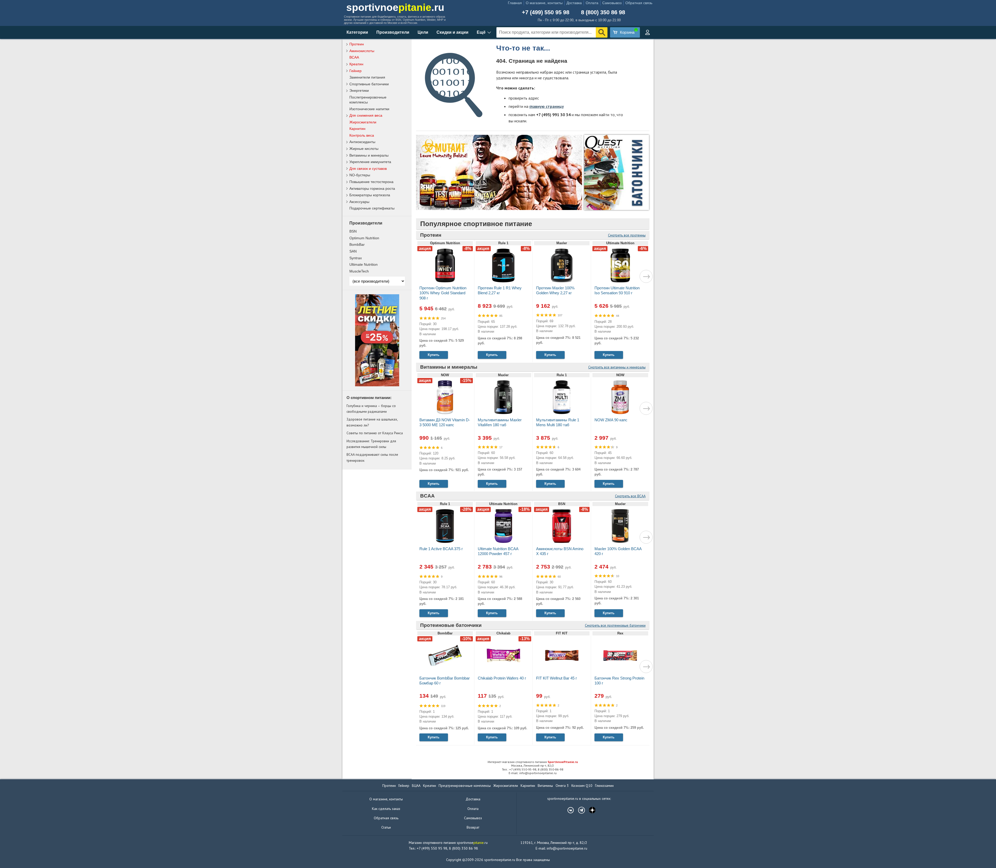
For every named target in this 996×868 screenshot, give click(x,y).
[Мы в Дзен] (589, 810)
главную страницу (546, 106)
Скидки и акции (452, 32)
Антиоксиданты (362, 142)
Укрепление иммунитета (370, 162)
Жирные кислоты (363, 148)
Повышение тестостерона (371, 182)
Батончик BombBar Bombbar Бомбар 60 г (444, 680)
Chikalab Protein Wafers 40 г (502, 678)
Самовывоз (611, 3)
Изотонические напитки (369, 109)
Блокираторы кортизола (369, 195)
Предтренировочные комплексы (465, 785)
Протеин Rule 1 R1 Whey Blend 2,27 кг (500, 290)
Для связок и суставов (368, 168)
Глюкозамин (604, 785)
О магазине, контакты (544, 3)
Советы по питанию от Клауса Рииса (375, 433)
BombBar (357, 244)
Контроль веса (361, 135)
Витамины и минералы (448, 367)
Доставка (574, 3)
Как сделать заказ (386, 808)
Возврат (473, 827)
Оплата (592, 3)
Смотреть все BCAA (630, 496)
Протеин (430, 235)
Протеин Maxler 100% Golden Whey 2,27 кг (555, 290)
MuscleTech (359, 271)
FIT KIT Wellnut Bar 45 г (556, 678)
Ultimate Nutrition (363, 264)
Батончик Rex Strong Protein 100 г (619, 680)
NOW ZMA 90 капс (610, 420)
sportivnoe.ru (395, 7)
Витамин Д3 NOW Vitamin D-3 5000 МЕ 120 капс (444, 422)
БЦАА (416, 785)
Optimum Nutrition (364, 238)
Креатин (356, 64)
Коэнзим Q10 (581, 785)
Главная (515, 3)
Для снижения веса (365, 115)
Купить (433, 355)
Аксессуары (359, 202)
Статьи (386, 827)
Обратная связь (638, 3)
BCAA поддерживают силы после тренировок (372, 457)
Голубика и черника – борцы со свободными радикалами (371, 408)
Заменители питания (367, 77)
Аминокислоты (361, 51)
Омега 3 (562, 785)
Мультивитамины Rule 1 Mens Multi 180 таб (557, 422)
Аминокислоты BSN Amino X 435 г (559, 551)
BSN (353, 231)
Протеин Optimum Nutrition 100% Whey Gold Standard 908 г (442, 293)
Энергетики (359, 90)
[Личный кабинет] (647, 32)
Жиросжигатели (362, 122)
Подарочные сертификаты (372, 208)
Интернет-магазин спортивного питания (533, 762)
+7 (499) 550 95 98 (545, 12)
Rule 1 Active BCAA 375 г (441, 549)
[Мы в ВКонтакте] (568, 810)
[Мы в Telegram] (579, 810)
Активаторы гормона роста (372, 188)
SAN (353, 251)
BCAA (427, 496)
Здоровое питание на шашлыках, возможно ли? (372, 422)
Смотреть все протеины (627, 235)
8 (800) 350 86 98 (603, 12)
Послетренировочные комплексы (367, 99)
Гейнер (355, 71)
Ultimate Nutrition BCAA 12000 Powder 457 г (498, 551)
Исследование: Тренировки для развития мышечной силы (371, 444)
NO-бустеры (359, 175)
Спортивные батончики (369, 84)
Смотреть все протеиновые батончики (615, 625)
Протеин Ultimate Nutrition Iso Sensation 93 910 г (617, 290)
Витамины (545, 785)
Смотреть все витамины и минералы (617, 367)
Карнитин (357, 129)
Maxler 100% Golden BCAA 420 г (617, 551)
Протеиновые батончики (451, 625)
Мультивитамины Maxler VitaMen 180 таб (500, 422)
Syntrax (355, 258)
